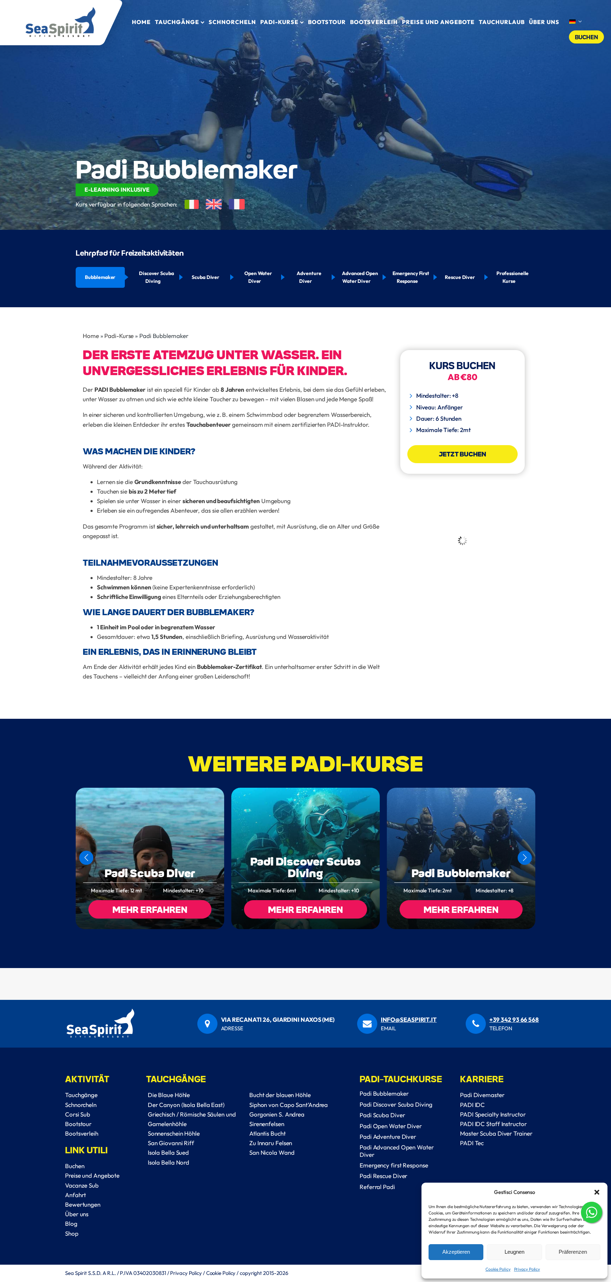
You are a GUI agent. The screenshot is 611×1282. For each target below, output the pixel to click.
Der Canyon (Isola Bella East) (186, 1104)
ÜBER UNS (544, 21)
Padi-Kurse (119, 335)
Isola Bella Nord (168, 1162)
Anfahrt (75, 1195)
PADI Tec (472, 1143)
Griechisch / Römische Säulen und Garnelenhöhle (192, 1119)
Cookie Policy (498, 1269)
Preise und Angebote (438, 21)
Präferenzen (573, 1252)
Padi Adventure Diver (388, 1136)
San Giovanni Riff (171, 1143)
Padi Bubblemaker (461, 873)
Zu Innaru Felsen (270, 1143)
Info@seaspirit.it (409, 1019)
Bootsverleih (374, 21)
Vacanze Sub (82, 1185)
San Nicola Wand (272, 1152)
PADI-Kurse (279, 21)
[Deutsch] (575, 22)
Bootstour (327, 21)
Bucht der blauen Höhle (280, 1095)
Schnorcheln (232, 21)
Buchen (586, 37)
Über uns (76, 1214)
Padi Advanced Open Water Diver (397, 1150)
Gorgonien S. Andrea (276, 1114)
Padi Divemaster (482, 1095)
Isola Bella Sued (168, 1152)
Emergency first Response (394, 1165)
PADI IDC (472, 1104)
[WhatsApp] (591, 1213)
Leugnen (514, 1252)
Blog (71, 1223)
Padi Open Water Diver (391, 1126)
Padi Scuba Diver (150, 873)
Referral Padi (377, 1186)
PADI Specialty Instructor (493, 1114)
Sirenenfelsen (266, 1123)
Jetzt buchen (462, 454)
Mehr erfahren (149, 909)
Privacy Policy (527, 1269)
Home (141, 21)
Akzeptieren (456, 1252)
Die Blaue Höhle (169, 1095)
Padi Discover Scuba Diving (305, 867)
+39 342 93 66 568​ (514, 1019)
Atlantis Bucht (267, 1133)
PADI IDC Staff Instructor (493, 1123)
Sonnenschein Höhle (174, 1133)
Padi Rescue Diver (383, 1175)
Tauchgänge (177, 21)
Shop (71, 1233)
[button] (596, 1192)
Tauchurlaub (502, 21)
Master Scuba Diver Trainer (496, 1133)
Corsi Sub (77, 1114)
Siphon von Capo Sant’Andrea (288, 1104)
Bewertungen (82, 1204)
